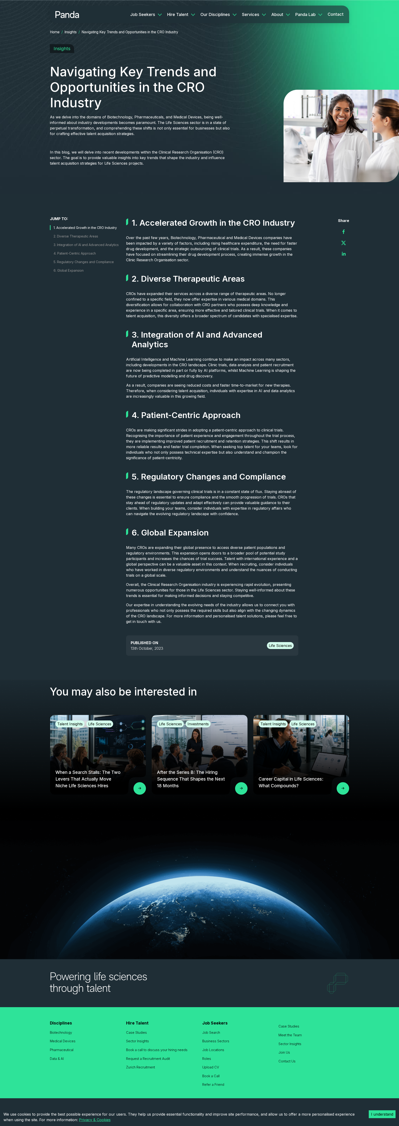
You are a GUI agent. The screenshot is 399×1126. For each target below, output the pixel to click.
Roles (206, 1059)
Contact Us (287, 1061)
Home (55, 32)
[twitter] (343, 242)
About (277, 14)
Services (250, 14)
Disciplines (61, 1023)
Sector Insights (137, 1041)
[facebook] (343, 231)
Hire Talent (177, 14)
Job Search (211, 1032)
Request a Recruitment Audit (148, 1059)
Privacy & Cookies (95, 1119)
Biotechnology (61, 1032)
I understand (382, 1114)
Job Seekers (142, 14)
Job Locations (213, 1050)
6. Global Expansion (69, 270)
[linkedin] (343, 253)
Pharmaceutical (61, 1050)
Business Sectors (215, 1041)
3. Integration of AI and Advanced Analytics (86, 245)
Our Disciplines (215, 14)
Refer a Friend (213, 1084)
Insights (70, 32)
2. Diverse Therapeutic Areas (76, 236)
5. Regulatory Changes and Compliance (84, 262)
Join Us (284, 1052)
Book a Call (211, 1076)
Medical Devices (63, 1041)
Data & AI (57, 1059)
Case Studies (136, 1032)
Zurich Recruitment (140, 1067)
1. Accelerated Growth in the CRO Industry (85, 228)
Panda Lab (305, 14)
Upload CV (210, 1067)
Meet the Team (290, 1035)
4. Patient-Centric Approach (75, 253)
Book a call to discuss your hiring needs (156, 1050)
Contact (336, 14)
